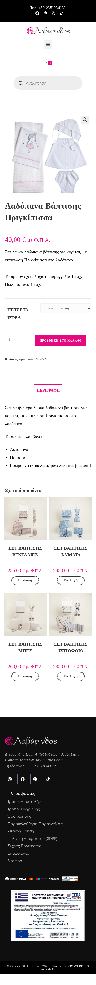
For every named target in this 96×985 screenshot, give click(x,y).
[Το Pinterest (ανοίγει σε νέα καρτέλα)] (45, 13)
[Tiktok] (48, 779)
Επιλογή (25, 580)
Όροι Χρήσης (19, 816)
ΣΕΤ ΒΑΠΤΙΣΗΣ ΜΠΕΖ (25, 647)
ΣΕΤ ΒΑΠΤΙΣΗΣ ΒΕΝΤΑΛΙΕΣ (25, 551)
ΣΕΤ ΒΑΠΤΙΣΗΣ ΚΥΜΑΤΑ (71, 551)
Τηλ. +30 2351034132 (48, 8)
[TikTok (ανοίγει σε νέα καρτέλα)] (60, 13)
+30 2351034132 (40, 766)
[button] (48, 44)
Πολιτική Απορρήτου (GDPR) (32, 839)
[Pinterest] (35, 779)
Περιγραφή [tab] (48, 390)
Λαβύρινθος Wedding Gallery (65, 967)
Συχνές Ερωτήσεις (24, 846)
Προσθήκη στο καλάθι (60, 340)
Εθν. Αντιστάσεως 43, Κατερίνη (54, 754)
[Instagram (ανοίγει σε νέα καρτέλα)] (53, 13)
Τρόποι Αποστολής (24, 802)
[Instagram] (10, 779)
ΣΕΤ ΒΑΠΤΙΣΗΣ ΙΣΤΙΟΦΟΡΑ (71, 647)
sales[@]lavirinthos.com (42, 760)
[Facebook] (22, 779)
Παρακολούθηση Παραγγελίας (35, 824)
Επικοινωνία (18, 853)
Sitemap (14, 861)
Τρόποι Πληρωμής (23, 809)
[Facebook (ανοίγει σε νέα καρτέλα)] (37, 13)
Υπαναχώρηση (20, 831)
